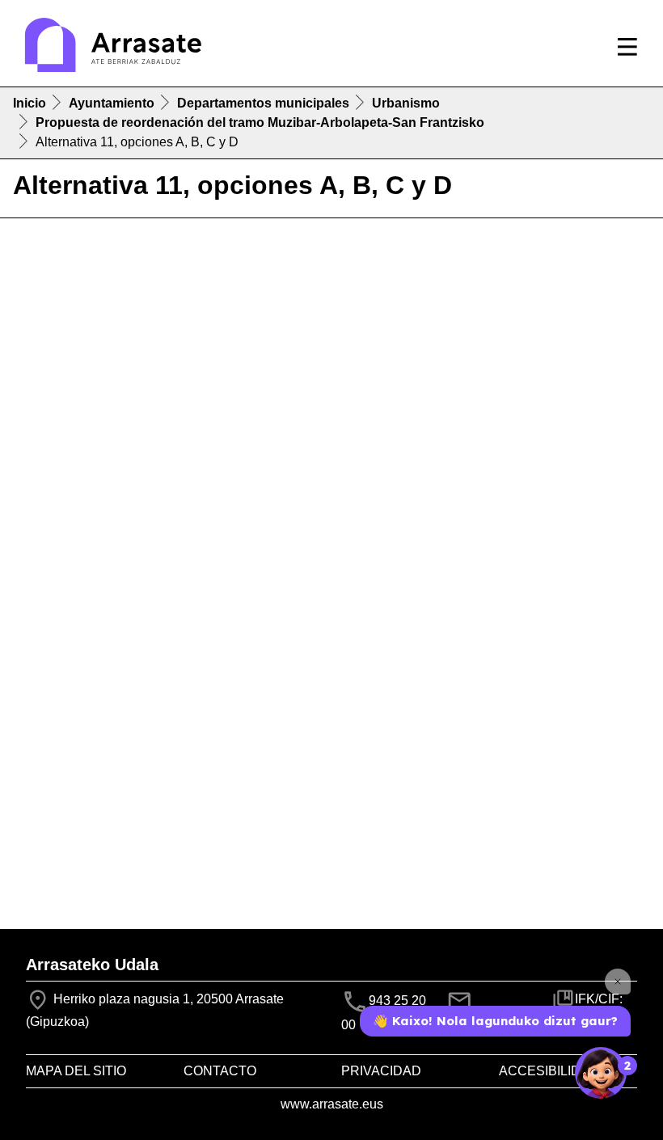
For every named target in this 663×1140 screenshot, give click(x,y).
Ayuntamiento (111, 103)
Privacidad (381, 1071)
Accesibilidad (549, 1071)
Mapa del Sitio (76, 1071)
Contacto (220, 1071)
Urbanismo (406, 103)
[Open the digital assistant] (601, 1073)
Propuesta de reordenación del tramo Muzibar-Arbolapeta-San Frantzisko (260, 122)
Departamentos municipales (263, 103)
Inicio (29, 103)
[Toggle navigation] (627, 47)
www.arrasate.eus (332, 1104)
